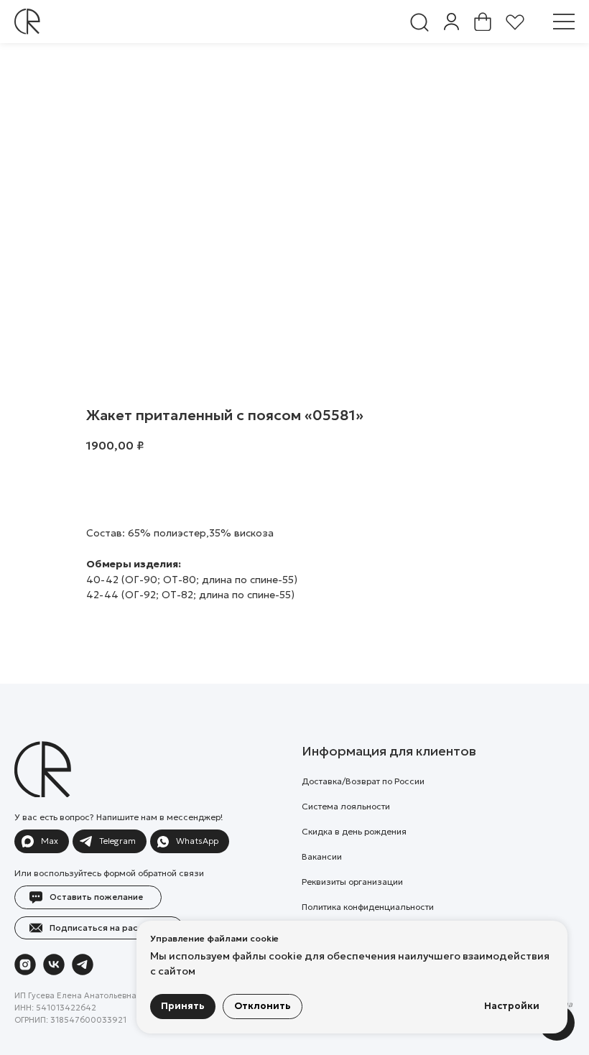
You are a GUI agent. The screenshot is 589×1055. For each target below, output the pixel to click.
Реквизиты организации (352, 881)
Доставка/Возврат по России (363, 781)
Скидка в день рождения (354, 831)
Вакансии (322, 856)
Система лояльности (346, 806)
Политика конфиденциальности (368, 906)
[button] (564, 21)
